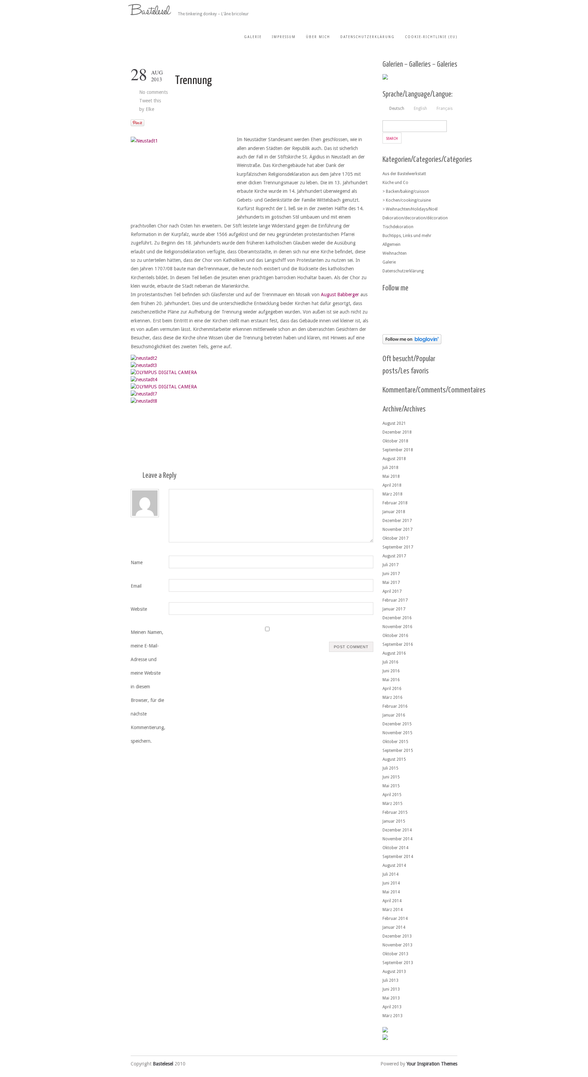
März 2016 (392, 697)
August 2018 (394, 458)
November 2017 (397, 529)
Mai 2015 (391, 786)
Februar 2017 (395, 600)
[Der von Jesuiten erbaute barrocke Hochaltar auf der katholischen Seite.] (164, 372)
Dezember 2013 (397, 936)
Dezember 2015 (397, 724)
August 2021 (394, 423)
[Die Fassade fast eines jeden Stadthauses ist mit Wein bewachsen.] (144, 401)
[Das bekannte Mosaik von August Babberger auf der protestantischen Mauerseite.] (144, 379)
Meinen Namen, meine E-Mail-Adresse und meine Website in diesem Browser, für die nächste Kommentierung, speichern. (148, 686)
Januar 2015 (393, 821)
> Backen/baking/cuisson (405, 191)
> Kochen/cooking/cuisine (406, 200)
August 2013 (394, 971)
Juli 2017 (390, 564)
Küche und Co (395, 182)
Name (137, 562)
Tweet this (150, 100)
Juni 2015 (391, 777)
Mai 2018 (391, 476)
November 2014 (397, 839)
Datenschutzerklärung (367, 37)
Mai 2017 (391, 582)
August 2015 (394, 759)
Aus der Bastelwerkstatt (404, 173)
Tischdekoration (397, 226)
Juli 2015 (390, 768)
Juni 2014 (391, 883)
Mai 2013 (391, 998)
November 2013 (397, 945)
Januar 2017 (393, 609)
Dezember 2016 (397, 618)
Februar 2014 (395, 918)
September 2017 (397, 547)
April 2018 (392, 485)
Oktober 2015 (395, 741)
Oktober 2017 (395, 538)
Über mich (318, 37)
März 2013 (392, 1015)
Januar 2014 (393, 927)
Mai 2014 (391, 892)
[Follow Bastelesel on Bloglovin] (411, 342)
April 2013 (392, 1007)
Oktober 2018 (395, 441)
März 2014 (392, 909)
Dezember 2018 (397, 432)
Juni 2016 (391, 671)
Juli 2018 (390, 467)
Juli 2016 (390, 662)
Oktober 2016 (395, 635)
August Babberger (340, 294)
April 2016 (392, 688)
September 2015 (397, 750)
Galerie (253, 37)
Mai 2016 (391, 679)
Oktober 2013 (395, 954)
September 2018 (397, 450)
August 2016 (394, 653)
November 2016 (397, 626)
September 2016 (397, 644)
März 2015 (392, 803)
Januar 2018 (393, 511)
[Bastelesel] (151, 9)
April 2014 (392, 900)
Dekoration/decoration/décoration (415, 218)
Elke (150, 109)
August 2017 (394, 556)
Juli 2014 (390, 874)
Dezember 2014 (397, 830)
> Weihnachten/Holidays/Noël (410, 209)
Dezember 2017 (397, 520)
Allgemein (391, 244)
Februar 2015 (395, 812)
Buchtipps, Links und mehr (406, 235)
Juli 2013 (390, 980)
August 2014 (394, 865)
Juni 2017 (391, 573)
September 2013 (397, 962)
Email (136, 586)
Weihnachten (394, 253)
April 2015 (392, 794)
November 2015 (397, 732)
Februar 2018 (395, 503)
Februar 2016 (395, 706)
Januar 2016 (393, 715)
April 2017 (392, 591)
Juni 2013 (391, 989)
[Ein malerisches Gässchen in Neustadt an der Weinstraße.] (164, 386)
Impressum (284, 37)
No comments (153, 92)
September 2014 (397, 856)
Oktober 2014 (395, 847)
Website (139, 609)
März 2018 (392, 494)
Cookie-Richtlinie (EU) (431, 37)
